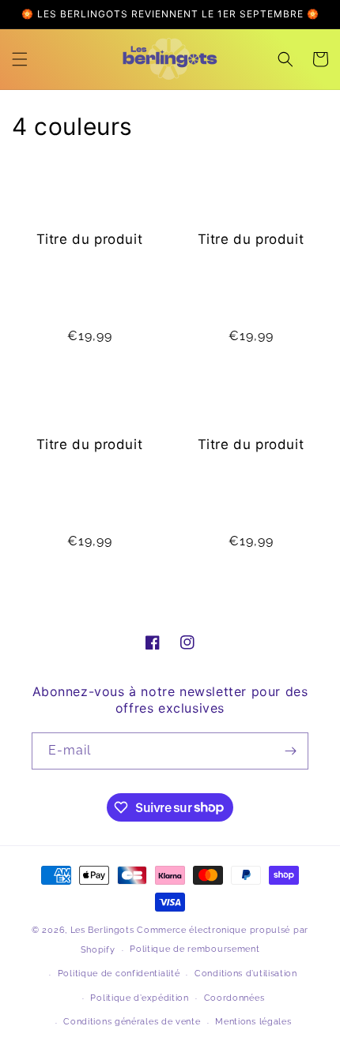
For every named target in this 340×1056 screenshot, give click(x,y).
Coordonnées (234, 998)
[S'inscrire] (290, 751)
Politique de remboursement (194, 949)
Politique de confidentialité (119, 973)
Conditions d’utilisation (246, 973)
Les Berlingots (102, 930)
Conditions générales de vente (131, 1022)
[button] (19, 59)
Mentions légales (253, 1022)
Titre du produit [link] (89, 239)
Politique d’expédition (139, 998)
